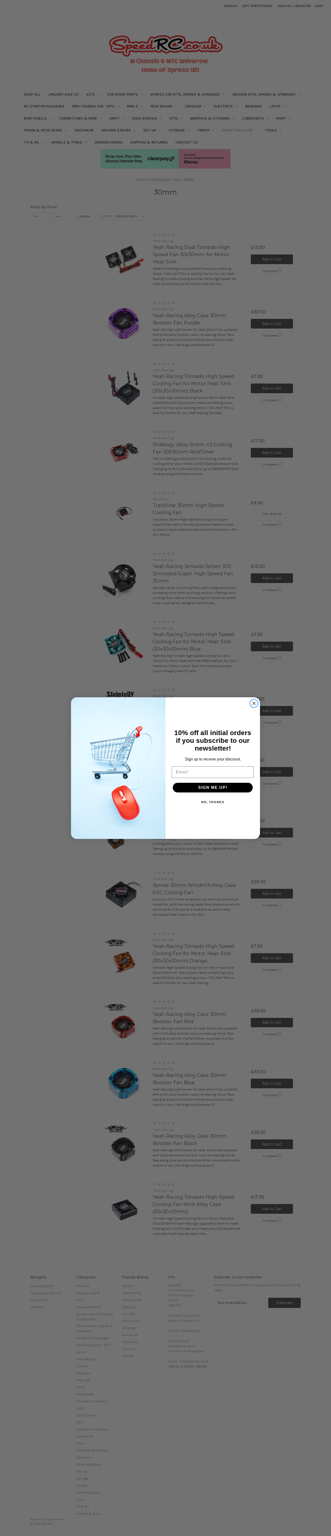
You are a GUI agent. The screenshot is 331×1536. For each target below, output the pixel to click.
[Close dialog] (254, 703)
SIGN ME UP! (213, 787)
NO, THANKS (212, 802)
